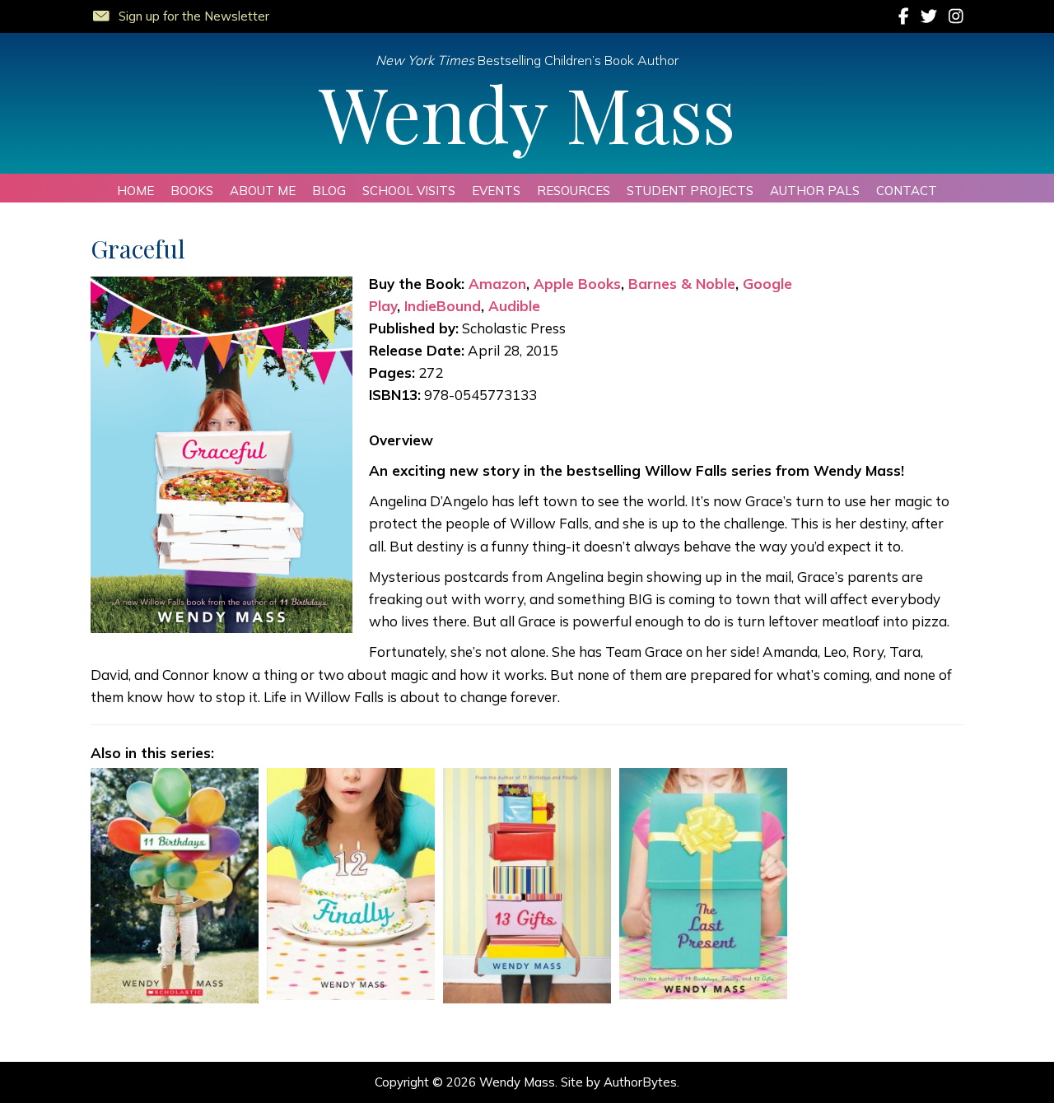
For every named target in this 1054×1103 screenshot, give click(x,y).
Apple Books (577, 283)
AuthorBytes (640, 1082)
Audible (514, 305)
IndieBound (442, 305)
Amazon (497, 283)
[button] (180, 13)
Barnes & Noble (681, 283)
